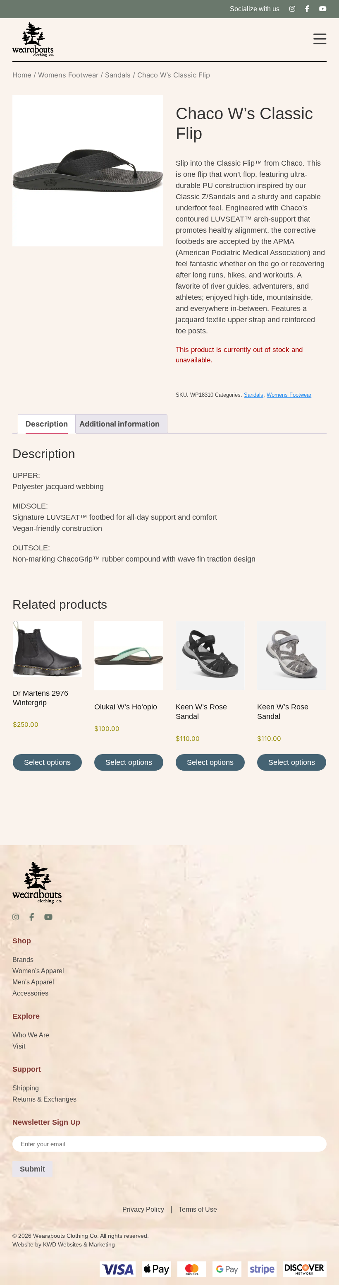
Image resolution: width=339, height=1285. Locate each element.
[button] (320, 40)
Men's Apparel (33, 982)
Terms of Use (198, 1209)
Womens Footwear (68, 75)
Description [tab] (47, 423)
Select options (47, 762)
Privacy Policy (143, 1209)
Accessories (30, 993)
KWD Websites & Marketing (79, 1244)
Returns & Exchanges (44, 1099)
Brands (22, 959)
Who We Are (30, 1035)
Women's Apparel (38, 970)
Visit (18, 1046)
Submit (32, 1169)
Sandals (118, 75)
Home (21, 75)
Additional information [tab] (119, 423)
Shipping (25, 1088)
